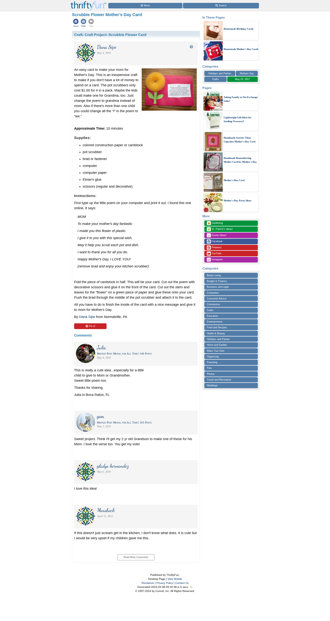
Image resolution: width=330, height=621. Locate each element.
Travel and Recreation (219, 379)
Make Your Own (215, 350)
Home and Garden (217, 344)
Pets (209, 368)
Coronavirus (213, 304)
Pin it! (92, 326)
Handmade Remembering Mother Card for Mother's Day (240, 160)
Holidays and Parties (219, 73)
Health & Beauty (216, 333)
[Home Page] (88, 2)
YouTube (216, 253)
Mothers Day (247, 73)
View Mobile (174, 578)
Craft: (110, 35)
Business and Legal (218, 286)
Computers (213, 292)
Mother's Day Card (234, 180)
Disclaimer (148, 582)
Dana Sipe (87, 317)
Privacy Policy (164, 582)
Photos (211, 374)
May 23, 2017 (242, 79)
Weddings (212, 385)
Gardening (215, 223)
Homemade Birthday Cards (238, 28)
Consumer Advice (216, 298)
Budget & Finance (217, 281)
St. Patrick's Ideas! (220, 229)
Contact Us (182, 582)
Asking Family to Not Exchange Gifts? (241, 99)
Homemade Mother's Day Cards (241, 49)
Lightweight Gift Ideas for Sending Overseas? (238, 119)
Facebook (216, 241)
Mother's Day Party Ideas (237, 200)
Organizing (213, 356)
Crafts (215, 79)
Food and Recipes (217, 327)
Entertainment (214, 321)
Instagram (217, 259)
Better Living (214, 275)
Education (212, 316)
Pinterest (216, 247)
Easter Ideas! (216, 235)
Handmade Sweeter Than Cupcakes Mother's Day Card (239, 139)
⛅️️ (191, 586)
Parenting (212, 362)
